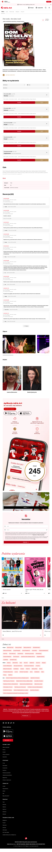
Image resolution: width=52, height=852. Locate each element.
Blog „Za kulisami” (6, 795)
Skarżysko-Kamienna (18, 665)
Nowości (4, 814)
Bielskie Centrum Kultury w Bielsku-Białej (24, 680)
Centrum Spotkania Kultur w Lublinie (21, 690)
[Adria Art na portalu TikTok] (11, 723)
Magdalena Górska (40, 656)
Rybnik (40, 668)
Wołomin (28, 668)
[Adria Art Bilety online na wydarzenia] (6, 8)
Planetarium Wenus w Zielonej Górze (10, 684)
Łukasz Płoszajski (16, 650)
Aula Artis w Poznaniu (34, 690)
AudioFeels (5, 659)
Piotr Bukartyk (38, 653)
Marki (42, 671)
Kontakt (4, 752)
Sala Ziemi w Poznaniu (35, 677)
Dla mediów (5, 765)
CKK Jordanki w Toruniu (7, 687)
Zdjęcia (17, 11)
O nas (4, 763)
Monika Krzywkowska (29, 653)
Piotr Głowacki (16, 656)
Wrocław (4, 827)
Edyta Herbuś (20, 653)
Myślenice (32, 662)
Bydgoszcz (5, 820)
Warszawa (5, 825)
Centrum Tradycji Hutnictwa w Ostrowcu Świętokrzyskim (17, 677)
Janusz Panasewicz (26, 650)
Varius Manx (34, 650)
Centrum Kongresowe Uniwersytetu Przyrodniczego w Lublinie (15, 693)
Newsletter (5, 756)
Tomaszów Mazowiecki (8, 671)
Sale (3, 793)
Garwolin (26, 662)
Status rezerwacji (6, 747)
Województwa (5, 788)
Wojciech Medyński (7, 656)
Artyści (22, 11)
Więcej (4, 178)
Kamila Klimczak (13, 659)
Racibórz (10, 674)
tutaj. (34, 538)
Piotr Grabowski (12, 653)
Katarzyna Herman (27, 647)
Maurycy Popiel (18, 647)
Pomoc (4, 749)
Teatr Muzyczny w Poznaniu (8, 680)
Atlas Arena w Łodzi (38, 684)
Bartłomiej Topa (10, 647)
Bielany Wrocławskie (7, 668)
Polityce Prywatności (40, 534)
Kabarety (4, 806)
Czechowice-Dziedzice (29, 665)
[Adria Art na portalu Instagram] (3, 723)
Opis (7, 11)
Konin (31, 671)
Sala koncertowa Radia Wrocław (26, 684)
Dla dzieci (4, 811)
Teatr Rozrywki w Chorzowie (20, 687)
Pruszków (38, 665)
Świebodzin (37, 671)
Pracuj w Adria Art (6, 754)
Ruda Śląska (16, 668)
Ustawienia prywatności (7, 775)
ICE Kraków (5, 829)
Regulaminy (5, 777)
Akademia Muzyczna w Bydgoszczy (9, 834)
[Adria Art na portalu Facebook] (6, 723)
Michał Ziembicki (36, 647)
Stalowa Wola (34, 668)
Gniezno (8, 662)
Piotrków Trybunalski (24, 671)
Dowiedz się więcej (9, 409)
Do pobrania (5, 767)
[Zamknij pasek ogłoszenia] (50, 4)
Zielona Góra (15, 662)
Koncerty (4, 804)
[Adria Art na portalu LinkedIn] (8, 723)
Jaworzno (38, 662)
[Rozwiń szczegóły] (46, 94)
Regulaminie (35, 534)
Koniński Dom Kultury (7, 690)
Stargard (43, 662)
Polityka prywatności (7, 772)
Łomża (16, 671)
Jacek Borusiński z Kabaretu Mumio (28, 656)
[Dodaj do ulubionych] (43, 20)
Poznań (4, 822)
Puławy (4, 674)
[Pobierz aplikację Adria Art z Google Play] (8, 731)
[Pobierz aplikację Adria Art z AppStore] (8, 736)
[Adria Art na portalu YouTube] (13, 723)
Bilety (3, 11)
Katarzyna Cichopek (7, 650)
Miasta (4, 791)
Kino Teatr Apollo (6, 832)
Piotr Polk (5, 653)
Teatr (4, 802)
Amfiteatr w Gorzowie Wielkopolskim (35, 687)
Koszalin (22, 668)
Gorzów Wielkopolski (7, 665)
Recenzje (12, 11)
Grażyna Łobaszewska (43, 650)
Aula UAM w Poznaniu (38, 680)
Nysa (21, 662)
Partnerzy (4, 770)
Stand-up (4, 809)
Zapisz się (25, 542)
